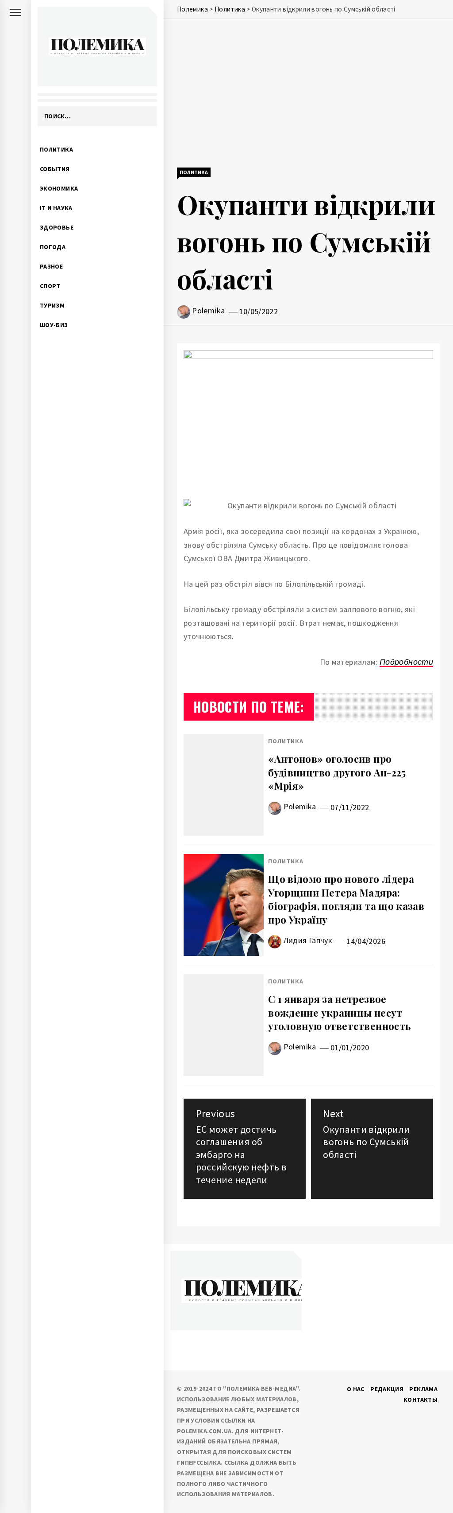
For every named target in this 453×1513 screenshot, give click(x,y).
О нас (356, 1389)
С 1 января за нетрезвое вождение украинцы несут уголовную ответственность (339, 1012)
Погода (52, 247)
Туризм (52, 305)
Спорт (50, 286)
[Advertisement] (308, 94)
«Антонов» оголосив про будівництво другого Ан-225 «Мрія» (337, 772)
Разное (51, 266)
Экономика (59, 188)
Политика (56, 149)
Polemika (208, 310)
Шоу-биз (54, 325)
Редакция (386, 1389)
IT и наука (56, 208)
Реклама (423, 1389)
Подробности (406, 662)
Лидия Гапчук (308, 940)
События (55, 169)
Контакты (420, 1400)
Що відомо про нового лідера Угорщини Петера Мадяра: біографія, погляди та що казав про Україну (346, 899)
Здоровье (56, 227)
